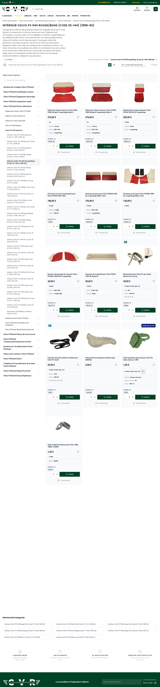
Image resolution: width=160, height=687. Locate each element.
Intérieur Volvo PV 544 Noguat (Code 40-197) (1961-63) (20, 227)
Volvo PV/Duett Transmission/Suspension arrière (17, 340)
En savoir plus (65, 152)
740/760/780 (60, 16)
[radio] (109, 64)
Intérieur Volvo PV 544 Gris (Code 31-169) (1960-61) (20, 195)
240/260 (50, 16)
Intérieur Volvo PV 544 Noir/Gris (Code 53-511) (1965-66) (21, 299)
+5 (143, 371)
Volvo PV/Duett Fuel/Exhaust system (18, 92)
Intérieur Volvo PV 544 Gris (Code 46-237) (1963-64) (20, 267)
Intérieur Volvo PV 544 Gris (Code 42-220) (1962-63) (20, 241)
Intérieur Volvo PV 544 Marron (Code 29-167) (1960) (20, 182)
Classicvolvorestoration (10, 21)
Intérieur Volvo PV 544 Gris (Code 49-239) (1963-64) (20, 280)
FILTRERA (9, 59)
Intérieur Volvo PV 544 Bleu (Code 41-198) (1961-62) (20, 234)
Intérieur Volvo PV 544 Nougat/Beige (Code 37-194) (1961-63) (20, 214)
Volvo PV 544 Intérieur (64, 21)
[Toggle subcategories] (38, 87)
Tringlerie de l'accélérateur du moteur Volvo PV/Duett (19, 364)
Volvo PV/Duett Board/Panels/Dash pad (19, 330)
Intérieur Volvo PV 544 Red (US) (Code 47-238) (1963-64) (20, 273)
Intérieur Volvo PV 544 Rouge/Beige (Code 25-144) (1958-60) (21, 162)
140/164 (42, 16)
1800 (35, 16)
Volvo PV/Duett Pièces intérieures (45, 21)
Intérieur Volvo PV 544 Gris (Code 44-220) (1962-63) (20, 254)
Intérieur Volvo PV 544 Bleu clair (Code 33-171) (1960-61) (21, 208)
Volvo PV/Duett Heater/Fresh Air (17, 371)
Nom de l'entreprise (150, 2)
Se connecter (104, 2)
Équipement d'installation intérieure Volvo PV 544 (19, 312)
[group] (112, 64)
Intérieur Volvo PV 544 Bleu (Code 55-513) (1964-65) (20, 306)
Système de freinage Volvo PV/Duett (18, 87)
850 (68, 16)
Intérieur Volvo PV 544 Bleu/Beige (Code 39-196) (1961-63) (19, 221)
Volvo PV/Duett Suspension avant (17, 101)
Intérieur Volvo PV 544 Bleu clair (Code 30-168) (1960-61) (21, 188)
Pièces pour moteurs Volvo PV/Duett (18, 354)
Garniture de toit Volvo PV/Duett (16, 318)
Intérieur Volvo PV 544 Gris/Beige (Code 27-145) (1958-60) (19, 169)
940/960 (75, 16)
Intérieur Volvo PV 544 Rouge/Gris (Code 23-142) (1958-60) (19, 149)
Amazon (27, 16)
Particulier (136, 2)
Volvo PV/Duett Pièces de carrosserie (19, 334)
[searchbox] (62, 9)
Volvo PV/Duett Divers (12, 359)
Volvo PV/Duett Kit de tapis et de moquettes (17, 324)
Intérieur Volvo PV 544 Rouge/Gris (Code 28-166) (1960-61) (19, 175)
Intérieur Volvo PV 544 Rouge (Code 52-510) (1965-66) (20, 293)
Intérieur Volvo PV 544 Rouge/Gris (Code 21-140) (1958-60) (19, 136)
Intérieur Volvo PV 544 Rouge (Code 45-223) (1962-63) (20, 260)
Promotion (85, 16)
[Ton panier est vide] (155, 9)
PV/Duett (18, 16)
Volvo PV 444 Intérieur (13, 126)
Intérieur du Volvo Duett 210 (15, 116)
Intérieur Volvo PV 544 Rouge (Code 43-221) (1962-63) (20, 247)
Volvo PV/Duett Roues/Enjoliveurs (17, 376)
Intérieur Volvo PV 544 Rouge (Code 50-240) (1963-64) (20, 286)
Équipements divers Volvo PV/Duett (18, 111)
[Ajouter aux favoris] (78, 117)
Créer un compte (120, 2)
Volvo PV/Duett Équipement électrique (19, 97)
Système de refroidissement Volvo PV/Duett (17, 347)
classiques (7, 16)
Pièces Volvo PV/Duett (26, 21)
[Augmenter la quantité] (57, 146)
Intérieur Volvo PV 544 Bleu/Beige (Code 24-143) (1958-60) (19, 156)
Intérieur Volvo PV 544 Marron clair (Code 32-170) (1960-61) (19, 201)
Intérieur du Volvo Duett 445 (15, 121)
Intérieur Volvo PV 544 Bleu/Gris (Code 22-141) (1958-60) (21, 142)
